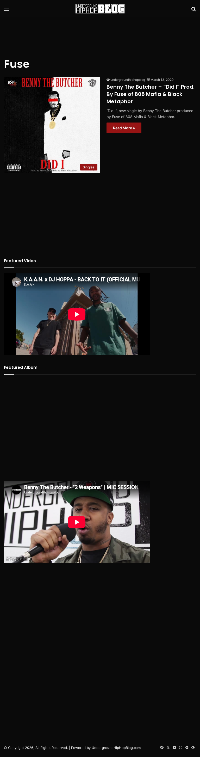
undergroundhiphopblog (127, 80)
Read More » (124, 128)
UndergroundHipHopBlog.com (116, 748)
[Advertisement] (100, 34)
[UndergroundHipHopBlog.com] (100, 9)
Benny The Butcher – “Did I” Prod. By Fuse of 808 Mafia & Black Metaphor (151, 94)
